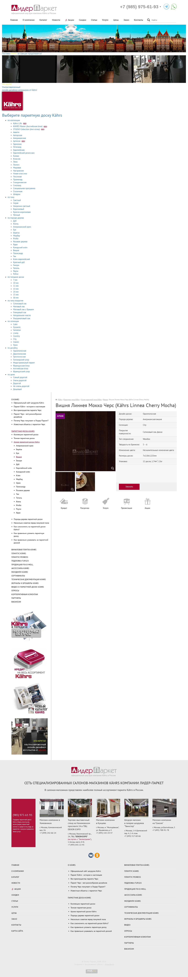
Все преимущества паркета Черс (27, 410)
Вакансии (16, 602)
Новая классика (20, 173)
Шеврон (16, 194)
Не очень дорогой (21, 386)
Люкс (15, 162)
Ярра (15, 244)
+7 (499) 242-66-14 (48, 833)
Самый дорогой (20, 377)
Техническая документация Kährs (28, 579)
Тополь (16, 268)
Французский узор (21, 371)
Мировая (17, 167)
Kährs (60, 400)
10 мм (16, 283)
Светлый (17, 200)
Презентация (126, 508)
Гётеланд (17, 147)
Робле (15, 274)
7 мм (15, 280)
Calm (15, 324)
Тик (14, 256)
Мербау (16, 235)
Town (15, 345)
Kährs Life (17, 123)
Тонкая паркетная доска (24, 438)
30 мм (16, 297)
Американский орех (22, 227)
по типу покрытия (15, 300)
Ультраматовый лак (21, 318)
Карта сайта (17, 931)
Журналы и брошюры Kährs (25, 583)
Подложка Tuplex (20, 561)
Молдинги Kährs (19, 572)
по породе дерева (16, 218)
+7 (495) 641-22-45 (76, 845)
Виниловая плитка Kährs (23, 550)
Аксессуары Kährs (20, 568)
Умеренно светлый (21, 206)
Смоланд (17, 185)
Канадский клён (20, 247)
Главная (14, 20)
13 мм (16, 289)
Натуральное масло (22, 315)
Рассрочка (84, 508)
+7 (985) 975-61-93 (139, 6)
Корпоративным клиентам (24, 594)
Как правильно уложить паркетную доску (89, 927)
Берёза (16, 233)
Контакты (138, 20)
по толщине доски (16, 277)
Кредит (64, 508)
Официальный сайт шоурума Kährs (29, 403)
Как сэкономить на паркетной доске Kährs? (89, 923)
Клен (18, 475)
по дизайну (13, 348)
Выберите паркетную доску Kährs (32, 115)
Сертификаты (18, 576)
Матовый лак (19, 306)
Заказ (126, 20)
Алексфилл (109, 964)
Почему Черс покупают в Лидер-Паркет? (31, 420)
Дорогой (17, 383)
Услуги (105, 20)
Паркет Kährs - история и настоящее (29, 406)
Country (16, 336)
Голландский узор (21, 360)
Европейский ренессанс (24, 153)
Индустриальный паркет (24, 362)
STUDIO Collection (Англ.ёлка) (26, 129)
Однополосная (19, 351)
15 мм (16, 294)
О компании (29, 20)
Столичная (17, 191)
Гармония (17, 144)
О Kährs (15, 399)
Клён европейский (21, 259)
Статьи (94, 20)
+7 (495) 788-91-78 (160, 830)
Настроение (18, 170)
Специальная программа (24, 188)
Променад (17, 179)
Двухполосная (19, 354)
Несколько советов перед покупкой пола (31, 523)
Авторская (17, 135)
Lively (15, 333)
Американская (19, 138)
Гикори (16, 265)
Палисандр (18, 253)
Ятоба (15, 238)
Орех (18, 483)
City (15, 339)
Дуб (15, 221)
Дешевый (17, 389)
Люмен (16, 165)
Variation (17, 330)
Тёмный (16, 215)
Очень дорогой (19, 380)
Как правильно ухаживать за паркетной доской (91, 931)
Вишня (16, 250)
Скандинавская (19, 182)
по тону (11, 197)
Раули (15, 271)
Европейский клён (24, 468)
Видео (127, 925)
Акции (71, 20)
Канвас (16, 156)
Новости (56, 20)
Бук (14, 229)
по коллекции (14, 120)
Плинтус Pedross (19, 557)
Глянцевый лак (19, 312)
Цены (116, 20)
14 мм (16, 292)
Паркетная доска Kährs (22, 431)
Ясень (15, 224)
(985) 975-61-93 (22, 815)
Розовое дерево (20, 241)
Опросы (15, 591)
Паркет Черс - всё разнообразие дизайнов (89, 883)
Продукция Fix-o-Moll (22, 564)
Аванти (16, 132)
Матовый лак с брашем (23, 309)
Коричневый (18, 209)
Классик (16, 159)
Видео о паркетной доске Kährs (27, 587)
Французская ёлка (21, 365)
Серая (15, 203)
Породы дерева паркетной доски (28, 519)
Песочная (17, 176)
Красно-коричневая (22, 212)
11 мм (16, 286)
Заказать (129, 486)
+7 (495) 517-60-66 (132, 836)
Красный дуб (19, 262)
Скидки (82, 20)
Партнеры (16, 598)
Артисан (17, 141)
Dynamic (17, 327)
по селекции (13, 321)
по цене (11, 374)
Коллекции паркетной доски (26, 434)
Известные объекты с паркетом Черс (29, 424)
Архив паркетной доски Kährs (27, 442)
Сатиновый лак (19, 303)
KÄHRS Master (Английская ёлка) (28, 126)
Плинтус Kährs (18, 553)
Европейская (18, 150)
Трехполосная (19, 356)
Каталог (43, 20)
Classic (16, 342)
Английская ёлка (20, 368)
